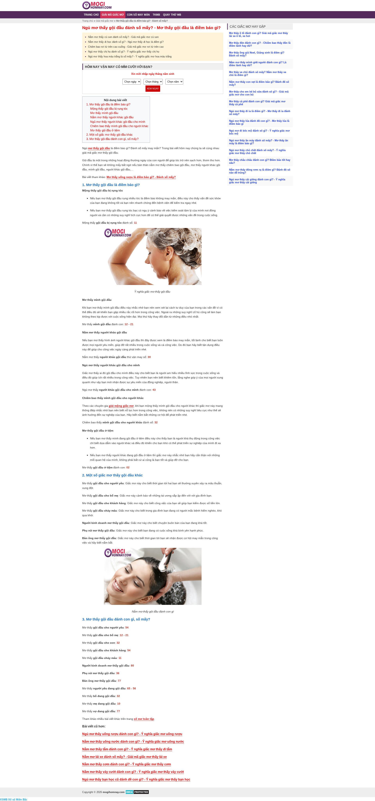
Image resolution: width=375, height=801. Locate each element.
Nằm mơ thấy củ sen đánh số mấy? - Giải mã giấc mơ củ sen (123, 37)
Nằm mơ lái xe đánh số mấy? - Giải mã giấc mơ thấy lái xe (124, 756)
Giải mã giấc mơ (104, 21)
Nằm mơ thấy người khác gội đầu (111, 117)
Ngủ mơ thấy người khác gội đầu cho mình (117, 121)
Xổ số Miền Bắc (17, 799)
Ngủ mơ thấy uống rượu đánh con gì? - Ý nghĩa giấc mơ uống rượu (132, 734)
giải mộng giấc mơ (121, 405)
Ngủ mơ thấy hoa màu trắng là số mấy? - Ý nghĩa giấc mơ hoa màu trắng (129, 56)
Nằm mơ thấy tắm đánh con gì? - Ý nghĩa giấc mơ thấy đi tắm (127, 749)
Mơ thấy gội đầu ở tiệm (105, 130)
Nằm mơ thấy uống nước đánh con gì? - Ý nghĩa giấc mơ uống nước (133, 741)
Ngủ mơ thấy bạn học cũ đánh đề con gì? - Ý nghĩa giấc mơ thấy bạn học (136, 779)
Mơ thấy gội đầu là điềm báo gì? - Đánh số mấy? (142, 21)
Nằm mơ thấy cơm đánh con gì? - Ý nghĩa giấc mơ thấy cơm (126, 764)
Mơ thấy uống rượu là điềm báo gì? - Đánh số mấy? (141, 177)
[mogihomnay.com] (97, 8)
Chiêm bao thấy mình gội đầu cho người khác (119, 126)
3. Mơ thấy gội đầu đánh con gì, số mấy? (112, 139)
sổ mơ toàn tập (144, 718)
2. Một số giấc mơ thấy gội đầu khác (109, 134)
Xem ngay (153, 88)
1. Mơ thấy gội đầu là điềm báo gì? (108, 104)
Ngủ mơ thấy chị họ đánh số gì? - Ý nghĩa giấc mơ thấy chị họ (123, 51)
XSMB (3, 799)
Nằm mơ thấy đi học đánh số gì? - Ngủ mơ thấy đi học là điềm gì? (125, 41)
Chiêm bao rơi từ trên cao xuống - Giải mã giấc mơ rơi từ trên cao (125, 46)
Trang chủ (87, 21)
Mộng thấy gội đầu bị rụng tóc (109, 108)
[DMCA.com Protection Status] (137, 793)
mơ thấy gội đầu (99, 148)
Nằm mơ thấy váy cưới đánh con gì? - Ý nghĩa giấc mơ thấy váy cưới (133, 771)
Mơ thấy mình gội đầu (104, 113)
